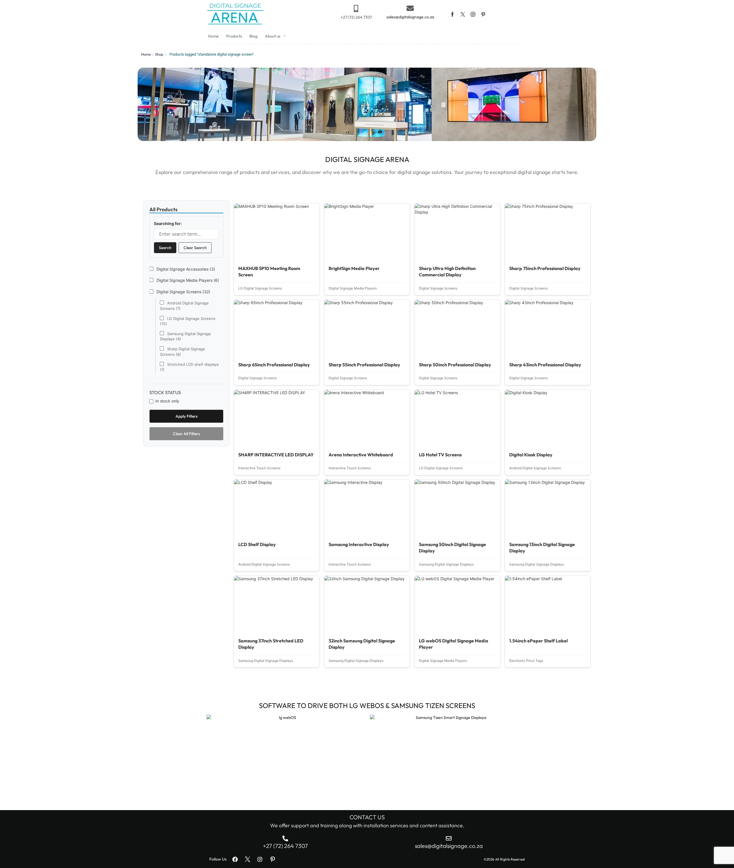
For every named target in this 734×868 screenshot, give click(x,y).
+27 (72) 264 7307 (356, 17)
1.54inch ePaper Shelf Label (538, 641)
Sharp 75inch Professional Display (545, 268)
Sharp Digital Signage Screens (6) (182, 351)
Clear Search (195, 247)
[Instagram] (473, 14)
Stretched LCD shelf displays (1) (189, 367)
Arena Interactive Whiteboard (361, 455)
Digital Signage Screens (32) (182, 291)
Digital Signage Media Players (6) (187, 280)
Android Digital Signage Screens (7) (184, 305)
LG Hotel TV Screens (440, 455)
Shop (159, 54)
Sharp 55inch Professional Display (364, 364)
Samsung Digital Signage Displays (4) (185, 336)
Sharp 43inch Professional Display (545, 364)
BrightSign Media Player (354, 268)
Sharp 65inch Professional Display (274, 364)
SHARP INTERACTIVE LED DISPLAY (276, 455)
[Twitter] (462, 14)
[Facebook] (452, 14)
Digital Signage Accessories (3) (185, 269)
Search (165, 247)
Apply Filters (186, 416)
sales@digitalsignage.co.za (410, 16)
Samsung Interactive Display (359, 544)
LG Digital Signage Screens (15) (187, 321)
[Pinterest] (483, 14)
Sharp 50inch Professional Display (455, 364)
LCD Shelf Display (257, 544)
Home (146, 54)
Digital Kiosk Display (531, 455)
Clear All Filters (186, 433)
